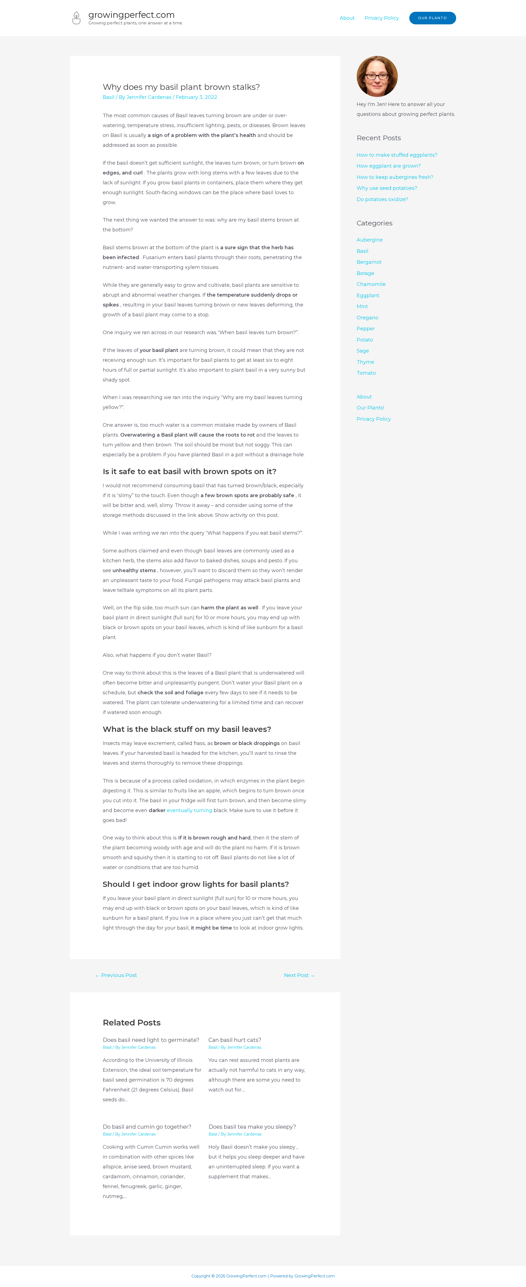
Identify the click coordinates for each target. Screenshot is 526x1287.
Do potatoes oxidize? (382, 199)
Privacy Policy (382, 18)
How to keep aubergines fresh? (395, 177)
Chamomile (371, 284)
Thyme (365, 362)
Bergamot (369, 262)
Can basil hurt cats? (234, 1040)
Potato (365, 340)
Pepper (366, 329)
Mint (362, 306)
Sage (363, 351)
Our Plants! (370, 408)
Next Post (299, 975)
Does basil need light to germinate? (151, 1040)
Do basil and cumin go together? (147, 1126)
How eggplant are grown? (389, 166)
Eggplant (368, 296)
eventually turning (189, 810)
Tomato (366, 373)
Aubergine (370, 240)
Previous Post (116, 975)
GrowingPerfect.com (131, 15)
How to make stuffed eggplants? (397, 155)
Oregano (367, 318)
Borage (365, 273)
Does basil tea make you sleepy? (252, 1126)
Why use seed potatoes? (387, 188)
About (347, 18)
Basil (109, 97)
